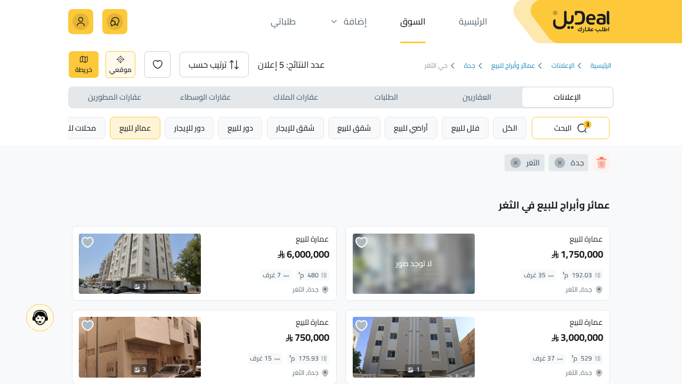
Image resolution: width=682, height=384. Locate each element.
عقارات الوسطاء (205, 97)
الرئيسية (600, 65)
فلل (465, 128)
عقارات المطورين (114, 97)
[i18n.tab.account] (80, 21)
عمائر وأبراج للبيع (513, 65)
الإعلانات (562, 65)
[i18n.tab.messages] (114, 21)
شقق (354, 128)
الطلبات (386, 97)
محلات (78, 128)
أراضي (411, 128)
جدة (469, 65)
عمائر (135, 128)
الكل (509, 128)
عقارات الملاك (295, 97)
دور (240, 128)
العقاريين (476, 97)
